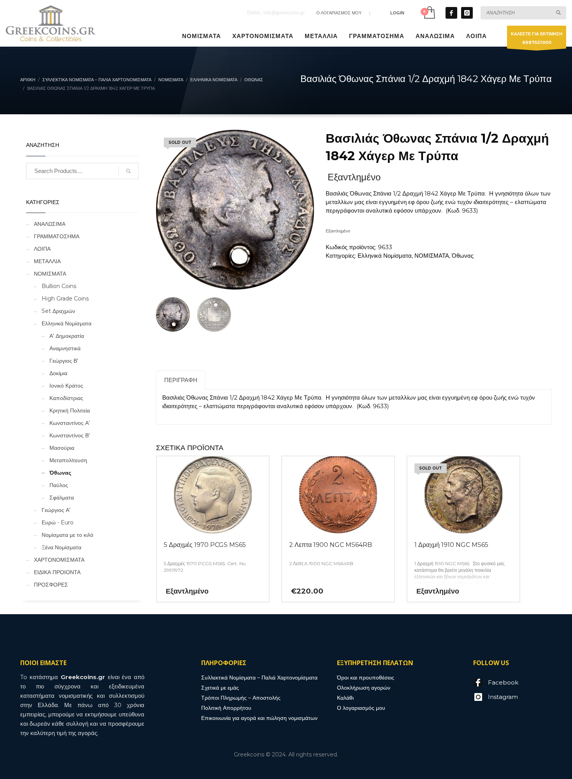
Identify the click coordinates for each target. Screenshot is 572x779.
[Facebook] (451, 13)
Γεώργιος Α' (56, 510)
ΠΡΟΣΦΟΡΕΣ (51, 584)
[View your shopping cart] (429, 12)
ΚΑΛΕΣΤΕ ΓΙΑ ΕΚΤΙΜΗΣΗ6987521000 (536, 38)
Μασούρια (61, 447)
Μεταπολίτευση (68, 460)
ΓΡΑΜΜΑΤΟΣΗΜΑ (56, 236)
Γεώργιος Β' (63, 360)
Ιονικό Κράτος (66, 385)
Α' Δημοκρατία (66, 335)
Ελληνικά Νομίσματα (385, 255)
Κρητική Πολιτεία (69, 410)
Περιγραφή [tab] (180, 380)
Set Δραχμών (58, 310)
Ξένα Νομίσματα (61, 547)
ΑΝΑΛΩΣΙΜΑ (49, 223)
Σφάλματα (61, 497)
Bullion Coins (59, 286)
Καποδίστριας (66, 398)
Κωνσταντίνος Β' (69, 435)
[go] (558, 12)
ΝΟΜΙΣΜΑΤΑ (431, 255)
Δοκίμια (58, 373)
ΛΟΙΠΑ (42, 248)
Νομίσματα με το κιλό (67, 534)
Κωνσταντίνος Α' (69, 422)
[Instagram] (467, 13)
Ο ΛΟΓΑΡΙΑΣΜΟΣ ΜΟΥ (338, 12)
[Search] (128, 171)
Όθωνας (463, 255)
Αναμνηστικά (65, 348)
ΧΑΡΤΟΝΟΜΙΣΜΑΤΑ (59, 559)
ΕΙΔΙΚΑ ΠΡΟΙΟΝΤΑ (57, 572)
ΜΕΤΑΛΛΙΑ (47, 261)
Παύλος (58, 485)
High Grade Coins (65, 298)
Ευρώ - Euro (58, 522)
